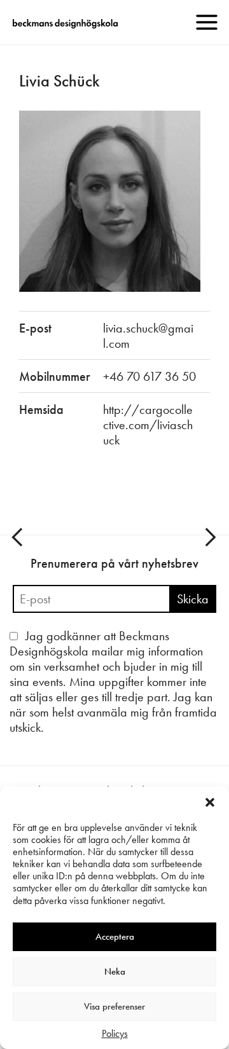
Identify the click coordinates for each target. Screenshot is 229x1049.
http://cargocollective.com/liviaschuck (148, 424)
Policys (115, 1033)
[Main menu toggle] (206, 22)
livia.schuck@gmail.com (148, 336)
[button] (210, 802)
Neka (114, 971)
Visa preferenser (114, 1006)
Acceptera (114, 936)
